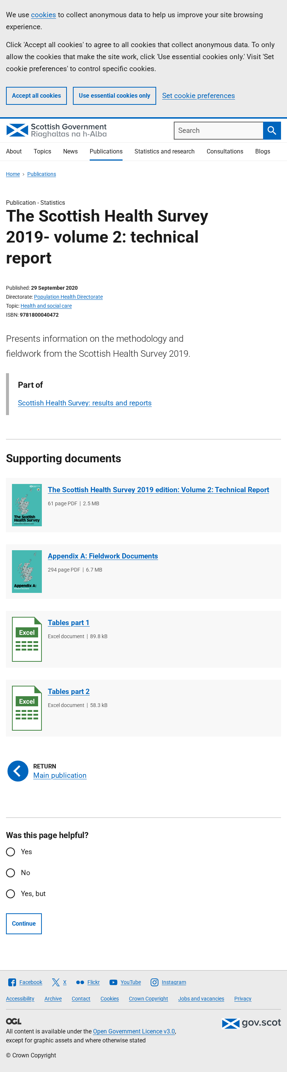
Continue (24, 923)
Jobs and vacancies (201, 999)
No (25, 872)
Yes (26, 851)
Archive (53, 999)
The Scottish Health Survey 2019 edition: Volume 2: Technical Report (158, 489)
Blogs (262, 151)
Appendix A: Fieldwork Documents (103, 556)
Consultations (225, 151)
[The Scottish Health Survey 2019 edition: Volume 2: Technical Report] (27, 505)
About (14, 151)
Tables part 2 (69, 691)
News (70, 151)
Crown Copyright (148, 999)
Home (13, 174)
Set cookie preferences (198, 95)
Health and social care (46, 306)
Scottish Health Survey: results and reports (85, 403)
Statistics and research (165, 151)
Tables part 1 (69, 622)
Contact (81, 999)
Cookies (110, 999)
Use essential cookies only (114, 95)
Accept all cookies (36, 95)
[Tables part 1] (27, 639)
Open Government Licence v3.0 (134, 1031)
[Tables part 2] (27, 708)
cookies (43, 14)
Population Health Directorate (68, 297)
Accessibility (20, 999)
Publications (106, 151)
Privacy (242, 999)
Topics (42, 151)
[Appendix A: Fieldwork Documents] (27, 571)
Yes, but (33, 893)
